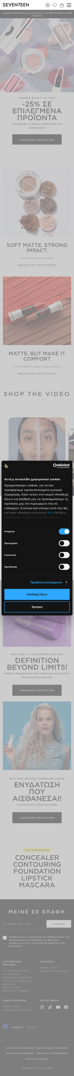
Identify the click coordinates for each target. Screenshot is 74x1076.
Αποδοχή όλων (37, 594)
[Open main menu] (69, 5)
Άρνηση (37, 606)
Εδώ (51, 512)
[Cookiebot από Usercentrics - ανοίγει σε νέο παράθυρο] (53, 466)
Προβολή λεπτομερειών (46, 582)
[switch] (64, 543)
